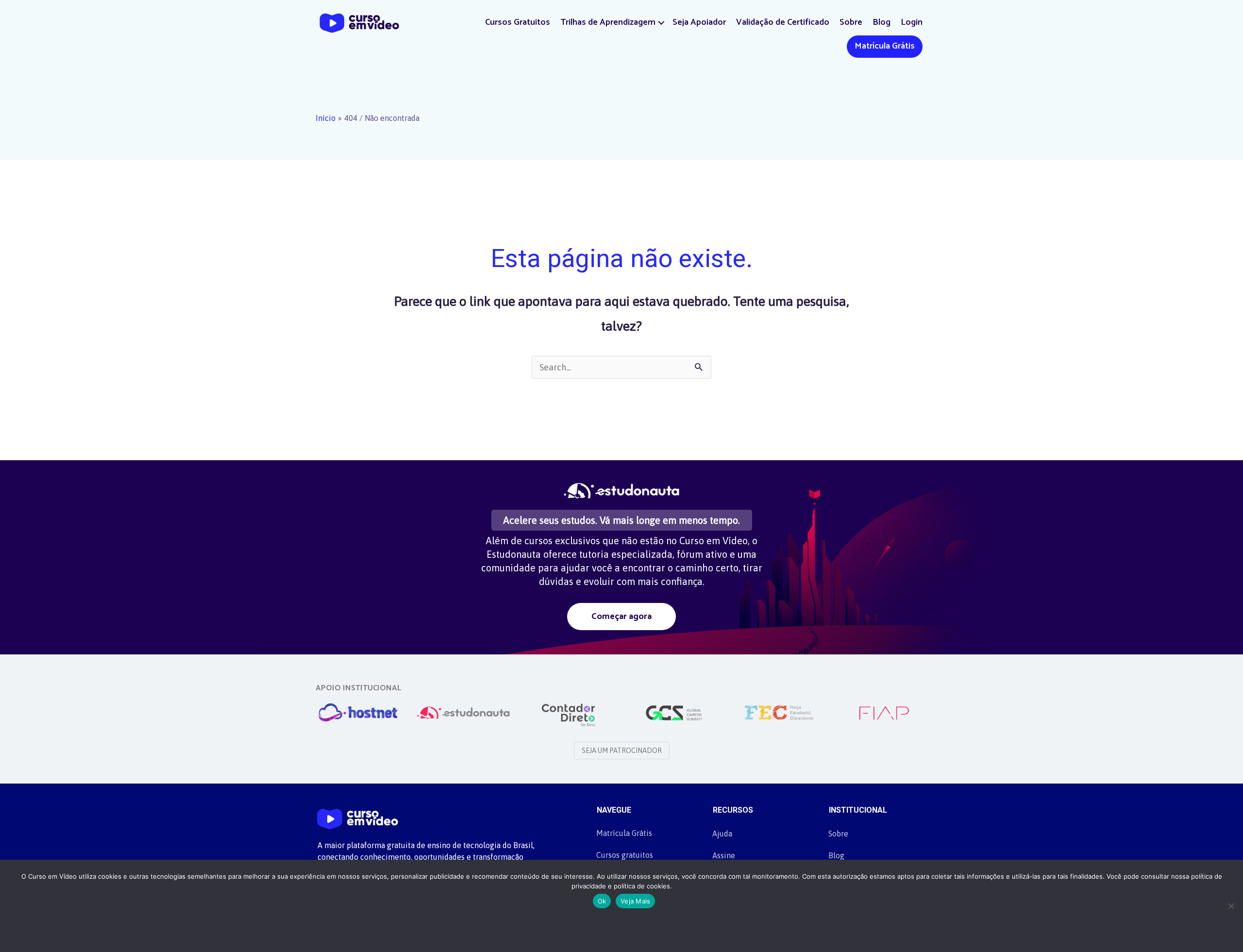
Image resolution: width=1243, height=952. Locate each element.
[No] (1231, 906)
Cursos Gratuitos (517, 22)
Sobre (851, 22)
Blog (881, 22)
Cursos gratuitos (624, 855)
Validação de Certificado (782, 22)
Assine (723, 855)
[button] (661, 22)
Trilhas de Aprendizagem (607, 22)
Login (912, 22)
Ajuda (722, 833)
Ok (602, 901)
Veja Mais (635, 901)
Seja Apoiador (699, 22)
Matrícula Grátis (885, 46)
